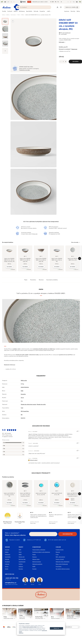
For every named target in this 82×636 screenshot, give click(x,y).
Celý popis (61, 42)
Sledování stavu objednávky (62, 561)
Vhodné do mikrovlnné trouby (28, 404)
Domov (7, 566)
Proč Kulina (58, 566)
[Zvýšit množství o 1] (65, 61)
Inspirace (66, 11)
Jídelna (6, 552)
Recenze (41, 279)
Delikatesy (7, 554)
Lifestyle (7, 564)
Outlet (6, 568)
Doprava (34, 556)
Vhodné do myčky (41, 404)
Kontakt (34, 568)
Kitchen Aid (21, 556)
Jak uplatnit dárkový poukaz (63, 568)
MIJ (21, 414)
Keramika (23, 394)
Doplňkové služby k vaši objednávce (41, 552)
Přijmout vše (56, 628)
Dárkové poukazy (36, 561)
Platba (34, 554)
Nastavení (21, 632)
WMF (20, 549)
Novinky (73, 11)
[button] (9, 502)
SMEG (20, 554)
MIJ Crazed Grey (25, 411)
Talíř (22, 407)
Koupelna (7, 561)
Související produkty (52, 279)
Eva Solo (21, 568)
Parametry (33, 279)
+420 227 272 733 (11, 578)
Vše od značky (74, 242)
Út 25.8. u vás (62, 46)
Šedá (22, 390)
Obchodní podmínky (37, 564)
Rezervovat (74, 49)
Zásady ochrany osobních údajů (29, 626)
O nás (57, 554)
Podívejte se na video (24, 70)
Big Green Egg (22, 559)
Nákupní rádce (35, 559)
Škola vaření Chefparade (62, 564)
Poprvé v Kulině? (60, 559)
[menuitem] (4, 12)
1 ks (22, 401)
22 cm (22, 397)
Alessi (20, 552)
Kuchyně (7, 549)
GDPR (33, 566)
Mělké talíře (24, 380)
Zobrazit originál (33, 460)
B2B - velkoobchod (60, 556)
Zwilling (20, 564)
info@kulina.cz (10, 582)
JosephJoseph (22, 561)
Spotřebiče (7, 556)
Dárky (78, 11)
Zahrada (7, 559)
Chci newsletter (68, 534)
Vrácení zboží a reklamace (38, 549)
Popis (25, 279)
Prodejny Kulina (59, 549)
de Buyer (21, 566)
